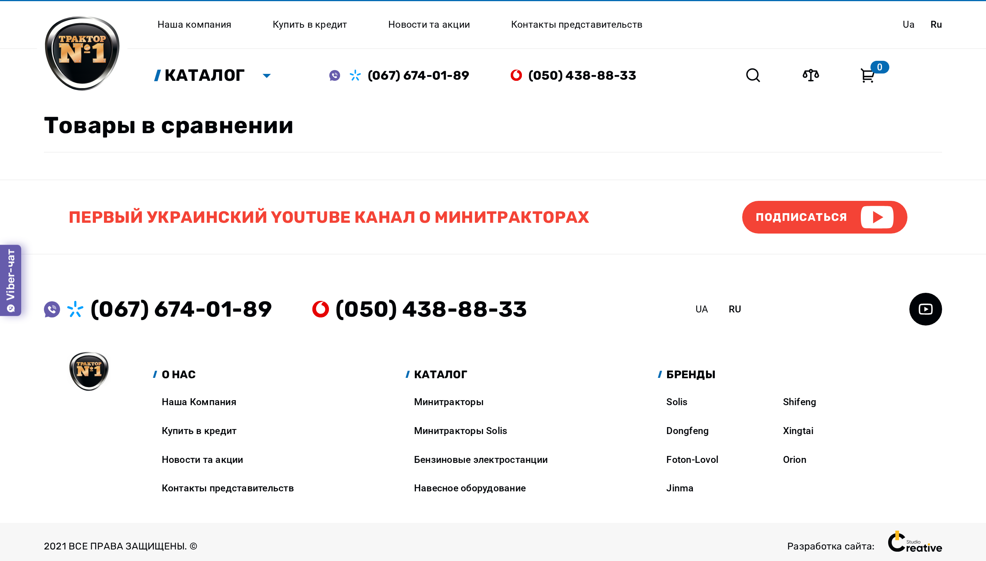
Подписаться (802, 217)
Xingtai (798, 430)
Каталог (204, 75)
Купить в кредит (199, 430)
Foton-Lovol (692, 459)
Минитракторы (449, 401)
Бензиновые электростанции (481, 459)
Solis (677, 401)
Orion (795, 459)
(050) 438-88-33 (582, 75)
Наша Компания (199, 401)
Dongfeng (687, 430)
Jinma (680, 488)
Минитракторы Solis (460, 430)
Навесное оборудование (470, 488)
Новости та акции (202, 459)
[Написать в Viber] (339, 75)
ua (909, 24)
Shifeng (800, 401)
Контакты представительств (228, 488)
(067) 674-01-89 (419, 75)
